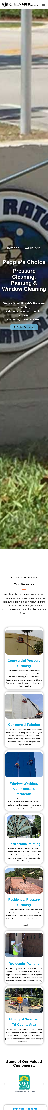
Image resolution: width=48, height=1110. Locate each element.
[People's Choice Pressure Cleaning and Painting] (21, 5)
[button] (4, 1084)
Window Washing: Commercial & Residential (24, 789)
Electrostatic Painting (24, 844)
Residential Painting (24, 963)
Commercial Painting (24, 724)
